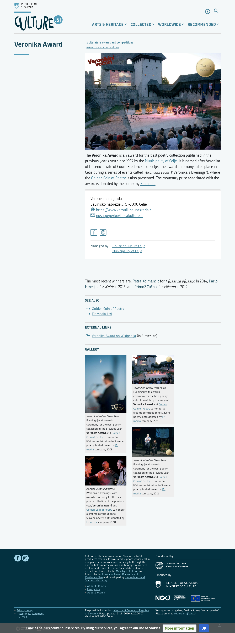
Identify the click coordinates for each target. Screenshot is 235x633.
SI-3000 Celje (136, 204)
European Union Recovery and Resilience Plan (111, 575)
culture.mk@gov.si (185, 613)
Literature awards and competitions (110, 42)
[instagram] (103, 232)
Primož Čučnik (145, 287)
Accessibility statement (30, 613)
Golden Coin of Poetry (108, 178)
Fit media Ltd (102, 314)
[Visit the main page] (46, 17)
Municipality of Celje (127, 251)
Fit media (148, 184)
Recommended (202, 24)
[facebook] (93, 232)
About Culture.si (96, 586)
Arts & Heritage (108, 24)
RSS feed (22, 617)
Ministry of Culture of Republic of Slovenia (117, 612)
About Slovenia (96, 592)
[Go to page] (216, 11)
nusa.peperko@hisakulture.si (119, 216)
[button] (179, 628)
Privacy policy (25, 610)
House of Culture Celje (128, 246)
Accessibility (208, 11)
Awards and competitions (103, 47)
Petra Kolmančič (146, 281)
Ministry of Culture (127, 571)
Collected (141, 24)
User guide (93, 589)
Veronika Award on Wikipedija (114, 336)
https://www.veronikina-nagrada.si (124, 210)
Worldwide (169, 24)
